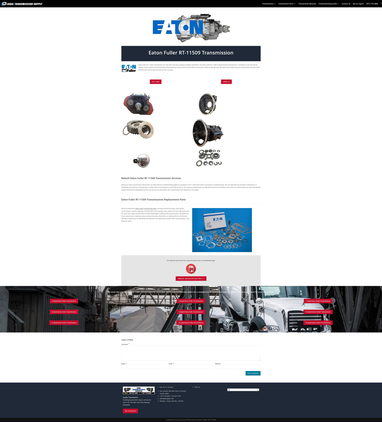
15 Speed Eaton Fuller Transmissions (191, 323)
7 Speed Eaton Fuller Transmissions (318, 301)
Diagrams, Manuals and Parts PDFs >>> (191, 279)
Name (124, 364)
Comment (125, 344)
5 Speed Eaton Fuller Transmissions (64, 301)
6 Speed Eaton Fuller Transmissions (191, 301)
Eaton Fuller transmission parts (145, 208)
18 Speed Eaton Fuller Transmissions (318, 323)
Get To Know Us (130, 411)
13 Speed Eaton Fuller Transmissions (64, 323)
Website (218, 364)
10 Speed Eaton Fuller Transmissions (318, 312)
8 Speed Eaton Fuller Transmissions (64, 312)
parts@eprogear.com (167, 398)
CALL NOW (155, 82)
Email (171, 364)
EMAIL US (226, 82)
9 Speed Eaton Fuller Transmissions (191, 312)
